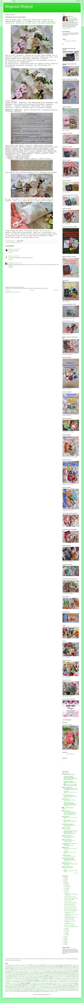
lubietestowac (66, 847)
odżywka (73, 983)
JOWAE (76, 975)
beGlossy (33, 967)
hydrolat (22, 975)
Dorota (9, 256)
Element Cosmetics (72, 972)
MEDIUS (67, 980)
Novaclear (57, 983)
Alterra (38, 965)
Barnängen (76, 966)
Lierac (22, 979)
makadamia (69, 979)
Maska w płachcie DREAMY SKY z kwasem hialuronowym (70, 917)
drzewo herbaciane (44, 972)
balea (59, 966)
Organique (46, 984)
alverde (43, 965)
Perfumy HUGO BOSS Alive (69, 923)
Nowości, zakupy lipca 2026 (68, 867)
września (66, 888)
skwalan (54, 987)
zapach (20, 991)
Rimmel (48, 986)
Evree (39, 973)
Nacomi (67, 981)
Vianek (7, 990)
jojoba (72, 975)
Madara (64, 979)
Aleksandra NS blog (67, 835)
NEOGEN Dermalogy (37, 983)
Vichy (11, 990)
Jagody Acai (58, 975)
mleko (45, 981)
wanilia (41, 990)
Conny (41, 969)
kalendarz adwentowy (9, 976)
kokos (19, 242)
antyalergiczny (62, 965)
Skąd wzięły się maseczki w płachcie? (70, 856)
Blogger (49, 994)
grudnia (65, 883)
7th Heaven (7, 965)
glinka (22, 974)
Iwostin (49, 975)
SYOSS (21, 989)
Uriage (68, 989)
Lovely (52, 979)
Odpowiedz (10, 252)
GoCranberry (30, 974)
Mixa (28, 981)
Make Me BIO (75, 979)
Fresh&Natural (8, 974)
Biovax (45, 968)
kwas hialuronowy (29, 978)
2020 (65, 939)
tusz (61, 989)
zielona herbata (29, 991)
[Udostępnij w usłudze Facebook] (21, 241)
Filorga (55, 973)
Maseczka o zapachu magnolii (69, 925)
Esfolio (23, 973)
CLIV (29, 969)
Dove (20, 972)
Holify (6, 975)
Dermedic (19, 971)
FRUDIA (13, 974)
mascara (24, 980)
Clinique (26, 969)
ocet (68, 983)
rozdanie (61, 986)
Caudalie (66, 968)
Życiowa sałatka (67, 773)
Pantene (72, 984)
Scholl (77, 986)
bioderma (21, 968)
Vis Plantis (16, 990)
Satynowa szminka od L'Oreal (69, 904)
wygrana (75, 990)
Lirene (35, 979)
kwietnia (66, 930)
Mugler (57, 981)
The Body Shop (43, 989)
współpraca (70, 990)
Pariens (9, 985)
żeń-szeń (49, 991)
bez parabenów (56, 967)
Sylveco (16, 989)
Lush (60, 979)
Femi (52, 973)
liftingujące (26, 979)
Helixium (64, 974)
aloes (29, 965)
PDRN (13, 985)
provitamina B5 (8, 986)
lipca (65, 891)
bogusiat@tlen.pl (65, 35)
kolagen (48, 976)
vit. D (32, 990)
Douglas (16, 972)
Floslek (63, 973)
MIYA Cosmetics (32, 981)
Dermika (24, 971)
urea (65, 989)
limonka (31, 979)
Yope (6, 991)
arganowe (7, 966)
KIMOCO (33, 976)
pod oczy (67, 985)
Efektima (55, 972)
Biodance (17, 968)
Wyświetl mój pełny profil (66, 28)
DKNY (41, 971)
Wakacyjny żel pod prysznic (69, 899)
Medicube (58, 980)
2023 (65, 882)
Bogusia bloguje (19, 6)
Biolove (33, 968)
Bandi (67, 966)
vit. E (36, 990)
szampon (25, 989)
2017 (65, 944)
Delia (78, 969)
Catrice (63, 968)
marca (65, 931)
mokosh (53, 981)
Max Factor (48, 980)
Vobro (65, 808)
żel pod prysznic (41, 991)
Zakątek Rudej (66, 816)
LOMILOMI (40, 979)
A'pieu (14, 965)
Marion (15, 980)
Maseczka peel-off (67, 901)
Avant (33, 966)
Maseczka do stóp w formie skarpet (70, 902)
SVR (12, 989)
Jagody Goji (63, 975)
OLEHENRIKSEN (10, 984)
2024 (65, 880)
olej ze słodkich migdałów (20, 984)
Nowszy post (8, 290)
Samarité (66, 986)
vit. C (28, 990)
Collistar (37, 969)
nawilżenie (23, 983)
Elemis (78, 972)
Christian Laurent (9, 969)
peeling (16, 985)
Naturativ (11, 983)
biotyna (41, 968)
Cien (15, 969)
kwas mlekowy (38, 978)
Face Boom (43, 973)
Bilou (14, 968)
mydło (60, 981)
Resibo (40, 986)
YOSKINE (9, 991)
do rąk (57, 971)
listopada (66, 885)
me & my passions (67, 820)
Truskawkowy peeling (67, 724)
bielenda (9, 242)
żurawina (54, 991)
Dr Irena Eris (25, 972)
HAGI (54, 974)
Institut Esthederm (36, 975)
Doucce (12, 972)
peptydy (22, 985)
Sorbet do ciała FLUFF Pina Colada (70, 910)
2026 (65, 877)
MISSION (24, 981)
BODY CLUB (54, 968)
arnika (12, 966)
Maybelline (53, 980)
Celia (70, 968)
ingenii (31, 975)
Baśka (11, 967)
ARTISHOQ (16, 966)
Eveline (35, 973)
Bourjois (59, 968)
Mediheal (62, 980)
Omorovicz (29, 984)
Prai (77, 985)
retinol (44, 986)
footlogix (70, 973)
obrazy (65, 983)
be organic (15, 967)
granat (38, 974)
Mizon (38, 981)
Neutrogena (44, 983)
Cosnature (46, 969)
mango (6, 980)
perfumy (31, 985)
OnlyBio (33, 984)
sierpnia (66, 889)
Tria (58, 989)
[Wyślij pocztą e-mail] (17, 241)
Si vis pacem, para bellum (68, 807)
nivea (49, 983)
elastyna (66, 972)
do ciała (45, 971)
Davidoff (62, 969)
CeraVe (73, 968)
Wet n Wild (52, 990)
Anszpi (65, 869)
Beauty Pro (28, 967)
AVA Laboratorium (28, 966)
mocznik (48, 981)
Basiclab (6, 967)
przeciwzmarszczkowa (17, 986)
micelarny (75, 980)
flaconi (58, 973)
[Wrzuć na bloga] (18, 241)
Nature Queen (16, 983)
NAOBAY (71, 981)
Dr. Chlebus (29, 972)
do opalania (52, 971)
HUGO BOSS (17, 975)
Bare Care (71, 966)
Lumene (56, 979)
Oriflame (51, 984)
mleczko (41, 981)
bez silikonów (70, 967)
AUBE (20, 966)
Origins (56, 984)
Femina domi (66, 791)
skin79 (46, 987)
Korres (71, 976)
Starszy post (56, 290)
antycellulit (68, 965)
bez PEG (63, 967)
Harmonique (59, 974)
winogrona (57, 990)
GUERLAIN (43, 974)
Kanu (18, 976)
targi (35, 989)
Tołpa (50, 989)
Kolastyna (54, 976)
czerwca (66, 892)
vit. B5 (24, 990)
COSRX (50, 969)
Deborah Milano (73, 969)
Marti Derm (19, 980)
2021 (65, 938)
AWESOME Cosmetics (47, 966)
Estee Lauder (30, 973)
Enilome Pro (14, 973)
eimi (63, 972)
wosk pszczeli (63, 990)
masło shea (41, 980)
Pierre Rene (50, 985)
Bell (37, 967)
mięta (6, 981)
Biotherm (37, 968)
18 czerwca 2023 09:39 (16, 249)
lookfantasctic (46, 979)
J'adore (53, 975)
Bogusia (71, 16)
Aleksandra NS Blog (67, 839)
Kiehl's (29, 976)
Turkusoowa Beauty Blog (68, 795)
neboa (31, 983)
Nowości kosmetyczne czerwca (69, 896)
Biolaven (26, 968)
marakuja (11, 980)
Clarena (18, 969)
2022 (65, 936)
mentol (71, 980)
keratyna (25, 976)
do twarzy (16, 242)
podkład (73, 985)
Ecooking (51, 972)
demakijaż (13, 242)
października (66, 886)
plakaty (57, 985)
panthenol (77, 984)
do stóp (63, 971)
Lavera (6, 979)
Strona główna (32, 290)
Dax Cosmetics (67, 969)
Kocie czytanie (66, 810)
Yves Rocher (14, 991)
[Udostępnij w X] (20, 241)
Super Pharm (8, 989)
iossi (40, 975)
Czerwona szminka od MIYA (69, 919)
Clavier (22, 969)
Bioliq (30, 968)
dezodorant (33, 971)
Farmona (48, 973)
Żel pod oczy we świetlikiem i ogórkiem (71, 926)
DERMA (15, 971)
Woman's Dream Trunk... (68, 787)
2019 (65, 941)
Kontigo (67, 976)
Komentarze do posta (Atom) (15, 292)
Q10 (32, 986)
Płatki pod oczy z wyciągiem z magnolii (71, 898)
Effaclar (60, 972)
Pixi (53, 985)
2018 (65, 942)
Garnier (17, 974)
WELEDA (45, 990)
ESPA (26, 973)
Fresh (78, 973)
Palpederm (67, 984)
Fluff (66, 973)
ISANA (44, 975)
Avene (36, 966)
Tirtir (47, 989)
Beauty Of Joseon (21, 967)
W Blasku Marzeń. (67, 855)
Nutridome (61, 983)
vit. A (20, 990)
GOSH (35, 974)
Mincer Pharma (11, 981)
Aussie (23, 966)
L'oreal (49, 978)
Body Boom (49, 968)
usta (72, 989)
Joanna (68, 975)
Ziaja (24, 991)
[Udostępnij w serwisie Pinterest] (22, 241)
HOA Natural (76, 974)
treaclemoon (54, 989)
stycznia (66, 934)
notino (53, 983)
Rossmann (56, 986)
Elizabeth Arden (8, 973)
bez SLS (77, 967)
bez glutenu (41, 967)
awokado (54, 966)
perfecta (27, 985)
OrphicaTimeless (61, 984)
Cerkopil (77, 968)
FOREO (74, 973)
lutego (65, 933)
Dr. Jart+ (34, 972)
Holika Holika (10, 975)
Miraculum (20, 981)
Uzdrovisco (77, 989)
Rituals (51, 986)
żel (34, 991)
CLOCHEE (33, 969)
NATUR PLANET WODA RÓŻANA (69, 774)
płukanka (61, 985)
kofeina (38, 976)
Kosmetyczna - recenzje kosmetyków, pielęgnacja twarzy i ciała (70, 782)
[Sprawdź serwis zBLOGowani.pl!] (70, 753)
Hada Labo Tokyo (49, 974)
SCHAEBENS (71, 986)
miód (16, 981)
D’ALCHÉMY (58, 969)
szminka (30, 989)
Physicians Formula (38, 985)
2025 (65, 879)
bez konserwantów (47, 967)
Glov (26, 974)
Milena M (10, 249)
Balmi (63, 966)
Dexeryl (29, 971)
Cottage (53, 969)
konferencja (59, 976)
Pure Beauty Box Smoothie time (69, 845)
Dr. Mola (38, 972)
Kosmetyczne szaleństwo (68, 824)
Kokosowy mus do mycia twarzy (70, 907)
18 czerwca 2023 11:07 (15, 256)
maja (65, 928)
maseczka (32, 980)
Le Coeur (10, 979)
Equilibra (19, 973)
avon (40, 966)
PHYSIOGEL (45, 985)
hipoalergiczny (69, 974)
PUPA (25, 986)
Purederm (28, 986)
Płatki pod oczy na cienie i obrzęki (70, 905)
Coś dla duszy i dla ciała (68, 866)
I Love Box (26, 975)
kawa (21, 976)
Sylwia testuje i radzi (67, 862)
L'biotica (44, 978)
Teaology (38, 989)
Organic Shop (39, 984)
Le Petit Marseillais (16, 979)
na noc (64, 981)
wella (49, 990)
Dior (38, 971)
